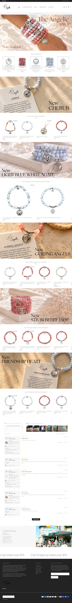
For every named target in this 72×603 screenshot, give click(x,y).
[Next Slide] (67, 428)
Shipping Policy (39, 572)
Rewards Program (42, 7)
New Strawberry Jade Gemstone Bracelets (36, 327)
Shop (19, 7)
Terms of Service (39, 566)
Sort (57, 433)
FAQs (37, 573)
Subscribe (54, 577)
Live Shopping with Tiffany (27, 7)
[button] (29, 428)
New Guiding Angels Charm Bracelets (36, 262)
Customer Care (51, 7)
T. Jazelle (6, 599)
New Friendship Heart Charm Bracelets (36, 392)
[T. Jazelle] (7, 7)
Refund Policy (38, 570)
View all (36, 263)
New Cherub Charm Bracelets (36, 116)
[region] (47, 428)
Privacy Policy (38, 568)
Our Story (35, 7)
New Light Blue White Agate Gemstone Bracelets (36, 181)
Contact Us (38, 565)
